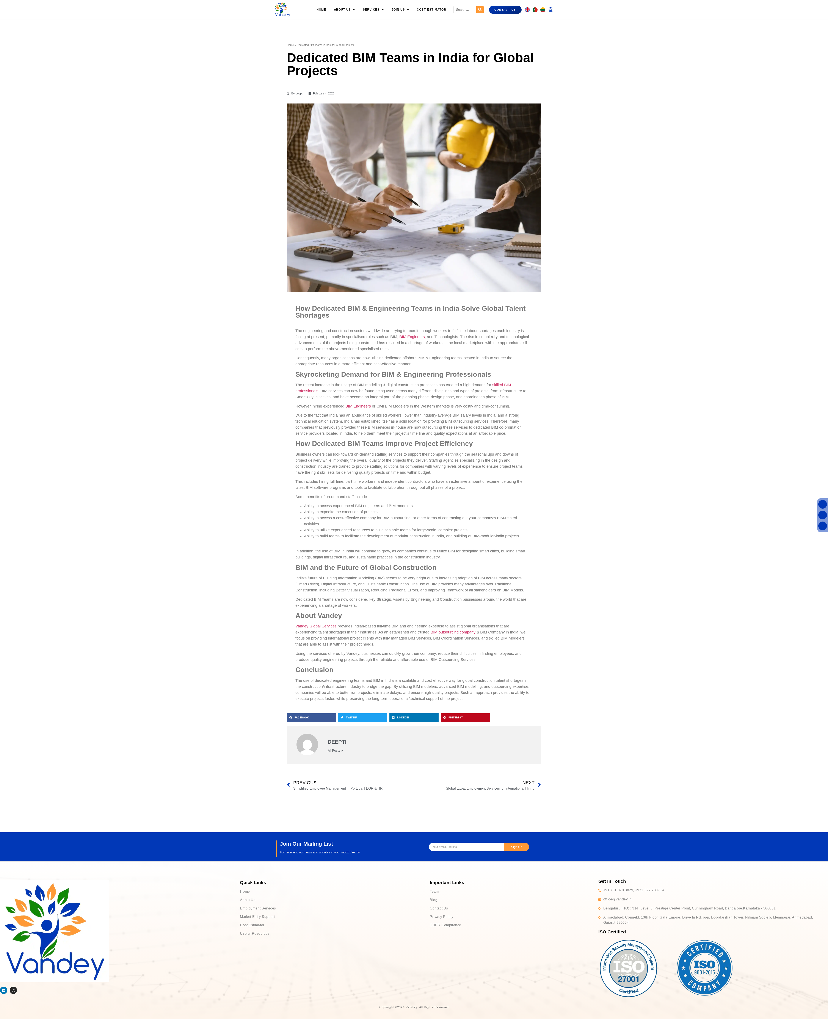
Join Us (398, 9)
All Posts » (335, 750)
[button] (311, 717)
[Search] (480, 9)
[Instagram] (13, 990)
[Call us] (822, 504)
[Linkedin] (3, 990)
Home (321, 9)
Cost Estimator (431, 9)
